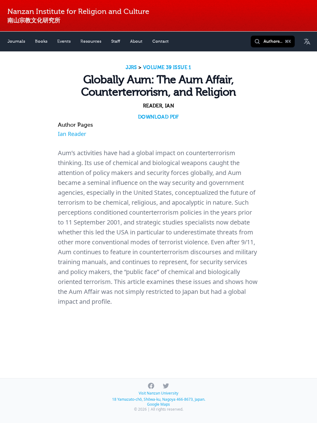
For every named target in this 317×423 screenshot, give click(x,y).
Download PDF (158, 117)
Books (41, 41)
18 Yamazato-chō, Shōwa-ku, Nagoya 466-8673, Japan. (158, 399)
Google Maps (158, 404)
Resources (90, 41)
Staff (115, 41)
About (136, 41)
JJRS (131, 67)
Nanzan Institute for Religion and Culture (78, 11)
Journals (16, 41)
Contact (160, 41)
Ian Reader (72, 133)
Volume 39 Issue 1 (167, 67)
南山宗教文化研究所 (33, 20)
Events (64, 41)
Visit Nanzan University (158, 393)
